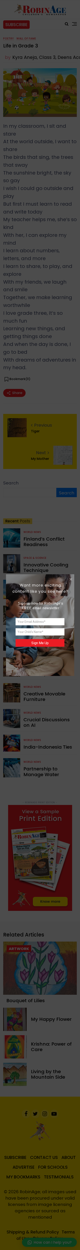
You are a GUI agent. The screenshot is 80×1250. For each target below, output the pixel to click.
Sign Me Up (39, 643)
